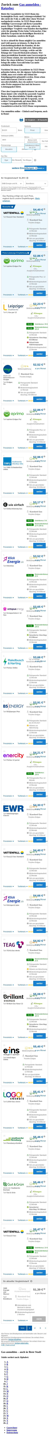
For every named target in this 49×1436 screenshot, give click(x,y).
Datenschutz (12, 1432)
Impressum (12, 1430)
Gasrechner (12, 1427)
